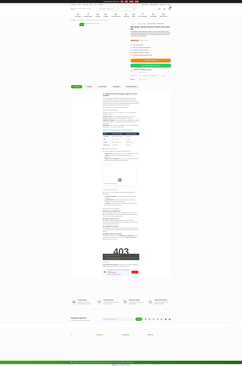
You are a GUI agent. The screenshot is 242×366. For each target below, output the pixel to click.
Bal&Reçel (124, 348)
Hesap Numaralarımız (101, 351)
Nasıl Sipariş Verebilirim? (153, 351)
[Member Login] (164, 8)
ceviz (133, 237)
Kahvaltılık (124, 343)
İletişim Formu (99, 345)
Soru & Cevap (102, 86)
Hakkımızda (99, 337)
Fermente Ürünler (126, 340)
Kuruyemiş (124, 345)
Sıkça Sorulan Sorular (152, 348)
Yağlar (123, 351)
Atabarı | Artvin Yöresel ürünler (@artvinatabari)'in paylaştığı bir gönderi (120, 185)
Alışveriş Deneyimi (132, 86)
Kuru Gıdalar (125, 337)
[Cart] (169, 8)
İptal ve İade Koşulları (152, 343)
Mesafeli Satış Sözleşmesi (153, 337)
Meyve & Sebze (142, 79)
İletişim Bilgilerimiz (100, 343)
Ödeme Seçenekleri (152, 345)
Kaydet (139, 319)
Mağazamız (99, 340)
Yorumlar (89, 86)
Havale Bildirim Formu (101, 348)
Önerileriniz (116, 86)
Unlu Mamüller (125, 353)
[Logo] (82, 9)
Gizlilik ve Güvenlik (152, 340)
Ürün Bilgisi (76, 86)
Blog (97, 353)
